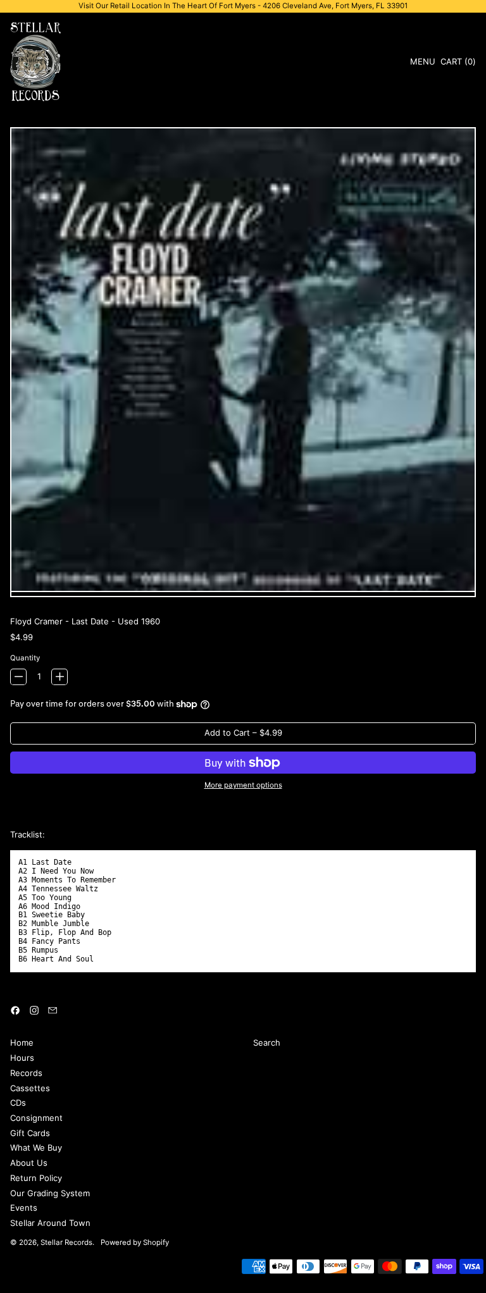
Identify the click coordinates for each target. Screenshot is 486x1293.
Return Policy (36, 1178)
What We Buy (36, 1147)
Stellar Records (66, 1242)
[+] (59, 677)
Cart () (458, 63)
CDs (18, 1103)
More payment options (243, 785)
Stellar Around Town (50, 1223)
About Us (28, 1163)
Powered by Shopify (135, 1242)
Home (22, 1042)
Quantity (25, 658)
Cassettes (30, 1088)
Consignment (36, 1118)
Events (23, 1208)
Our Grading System (50, 1193)
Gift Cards (30, 1133)
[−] (18, 677)
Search (266, 1042)
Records (26, 1073)
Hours (22, 1058)
